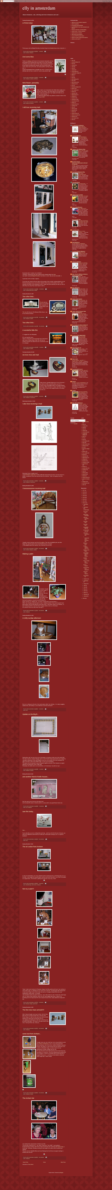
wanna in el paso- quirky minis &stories (80, 37)
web (36, 338)
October (85, 578)
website (31, 78)
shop (73, 107)
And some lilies (28, 57)
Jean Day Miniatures (76, 135)
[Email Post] (45, 51)
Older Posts (63, 1162)
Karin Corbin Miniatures (77, 207)
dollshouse (74, 83)
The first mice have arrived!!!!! (33, 1010)
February (86, 594)
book (73, 63)
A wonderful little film (30, 330)
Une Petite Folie (75, 230)
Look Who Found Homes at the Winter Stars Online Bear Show (83, 221)
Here (23, 830)
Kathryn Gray (60, 1146)
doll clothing (74, 79)
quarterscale (35, 1003)
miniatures (31, 52)
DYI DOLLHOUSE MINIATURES (78, 335)
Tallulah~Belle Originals (77, 299)
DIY (72, 76)
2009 (84, 598)
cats (27, 710)
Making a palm (27, 554)
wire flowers (36, 78)
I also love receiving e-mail (32, 404)
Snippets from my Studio (77, 194)
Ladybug (29, 61)
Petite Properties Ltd (76, 347)
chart (73, 68)
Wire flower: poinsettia (30, 83)
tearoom (73, 110)
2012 (84, 499)
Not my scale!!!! (28, 889)
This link (42, 302)
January (85, 596)
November (86, 507)
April (85, 590)
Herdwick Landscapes (31, 474)
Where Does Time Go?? (83, 370)
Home (44, 1162)
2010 (84, 502)
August (85, 583)
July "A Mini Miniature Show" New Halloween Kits (83, 138)
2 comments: (41, 396)
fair (72, 85)
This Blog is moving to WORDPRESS (79, 382)
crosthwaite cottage (76, 73)
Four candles (74, 90)
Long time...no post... (83, 404)
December (86, 504)
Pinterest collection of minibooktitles (79, 29)
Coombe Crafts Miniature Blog (78, 149)
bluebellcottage (28, 884)
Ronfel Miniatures (76, 242)
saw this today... (28, 811)
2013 (84, 497)
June (85, 587)
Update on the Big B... (30, 714)
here (55, 274)
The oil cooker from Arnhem (32, 847)
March (85, 592)
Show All (88, 414)
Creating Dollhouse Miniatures (78, 251)
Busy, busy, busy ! (82, 300)
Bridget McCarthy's (36, 275)
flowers (73, 88)
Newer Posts (25, 1162)
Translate (75, 423)
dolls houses (31, 290)
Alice (73, 60)
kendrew (27, 52)
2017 (84, 490)
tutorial (73, 111)
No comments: (42, 317)
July (85, 585)
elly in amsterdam (38, 8)
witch (73, 119)
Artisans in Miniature (76, 261)
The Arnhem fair (28, 1098)
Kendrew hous (53, 48)
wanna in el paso (75, 114)
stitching (31, 770)
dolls (73, 80)
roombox (73, 105)
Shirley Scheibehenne (44, 1043)
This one (24, 312)
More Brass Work (82, 288)
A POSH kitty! (27, 23)
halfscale (73, 93)
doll (72, 77)
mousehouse (32, 397)
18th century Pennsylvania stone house (82, 174)
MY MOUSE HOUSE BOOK (77, 25)
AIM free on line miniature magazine (79, 22)
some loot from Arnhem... (31, 1034)
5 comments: (41, 77)
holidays (73, 96)
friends (73, 91)
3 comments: (41, 806)
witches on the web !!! (76, 39)
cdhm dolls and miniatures (77, 34)
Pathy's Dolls (75, 359)
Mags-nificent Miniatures (77, 403)
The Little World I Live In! (77, 369)
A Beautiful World (76, 182)
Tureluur (74, 390)
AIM (43, 97)
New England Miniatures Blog (78, 172)
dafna (73, 74)
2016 (84, 492)
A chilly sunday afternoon (31, 618)
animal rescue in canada (77, 32)
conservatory (74, 71)
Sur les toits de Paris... (83, 326)
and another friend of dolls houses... (35, 777)
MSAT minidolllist (75, 23)
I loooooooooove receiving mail (33, 488)
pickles (73, 102)
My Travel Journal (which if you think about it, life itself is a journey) (79, 163)
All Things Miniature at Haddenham (78, 243)
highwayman (74, 94)
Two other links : (28, 296)
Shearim (74, 381)
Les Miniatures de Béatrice (78, 125)
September (86, 580)
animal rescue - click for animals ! (78, 31)
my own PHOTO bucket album (78, 35)
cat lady (27, 290)
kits (49, 990)
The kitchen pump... (82, 183)
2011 (84, 501)
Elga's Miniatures (76, 287)
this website (42, 542)
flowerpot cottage (29, 1003)
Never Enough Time (76, 219)
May (85, 589)
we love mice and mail (30, 355)
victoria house (74, 113)
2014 (84, 495)
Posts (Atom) (30, 1164)
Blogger (61, 1172)
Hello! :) (80, 276)
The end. (74, 165)
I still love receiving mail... (31, 107)
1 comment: (41, 51)
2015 (84, 493)
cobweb (73, 69)
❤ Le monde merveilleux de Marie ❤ (80, 325)
